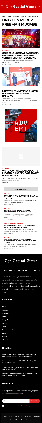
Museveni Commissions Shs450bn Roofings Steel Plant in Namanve (20, 93)
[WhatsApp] (31, 420)
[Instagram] (16, 420)
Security (5, 168)
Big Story (5, 51)
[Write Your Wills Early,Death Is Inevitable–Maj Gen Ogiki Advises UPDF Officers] (21, 156)
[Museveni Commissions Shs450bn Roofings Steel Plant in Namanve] (21, 76)
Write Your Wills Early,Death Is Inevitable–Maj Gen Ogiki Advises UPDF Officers (20, 173)
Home (4, 16)
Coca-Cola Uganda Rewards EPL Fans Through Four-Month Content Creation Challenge (20, 55)
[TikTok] (21, 420)
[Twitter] (26, 420)
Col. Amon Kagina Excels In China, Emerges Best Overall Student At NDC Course (20, 240)
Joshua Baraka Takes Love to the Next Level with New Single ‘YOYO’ (20, 226)
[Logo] (21, 6)
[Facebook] (11, 420)
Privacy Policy (25, 406)
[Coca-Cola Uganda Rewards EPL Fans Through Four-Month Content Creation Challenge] (21, 38)
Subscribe (34, 401)
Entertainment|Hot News (13, 224)
